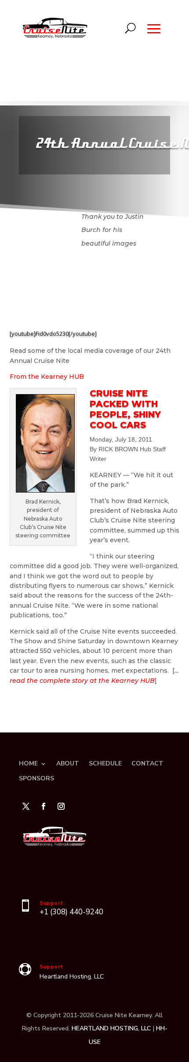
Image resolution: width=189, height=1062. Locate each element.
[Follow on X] (26, 806)
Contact (147, 764)
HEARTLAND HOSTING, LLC (111, 1028)
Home (28, 764)
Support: (52, 902)
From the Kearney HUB (47, 377)
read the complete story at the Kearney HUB (82, 681)
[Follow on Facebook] (43, 806)
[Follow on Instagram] (61, 806)
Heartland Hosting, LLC (72, 976)
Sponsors (36, 779)
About (67, 764)
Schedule (105, 764)
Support (51, 966)
